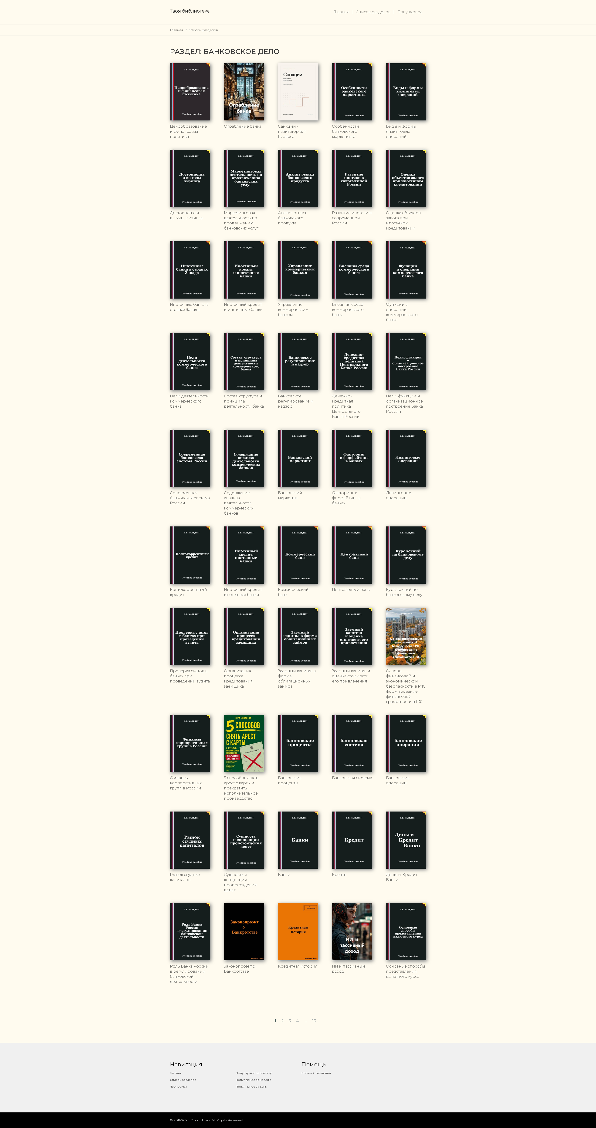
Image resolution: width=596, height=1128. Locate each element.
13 (314, 1020)
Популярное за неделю (253, 1079)
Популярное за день (251, 1086)
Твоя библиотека (190, 11)
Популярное (410, 12)
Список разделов (373, 12)
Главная (341, 12)
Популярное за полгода (254, 1073)
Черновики (178, 1086)
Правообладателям (316, 1073)
